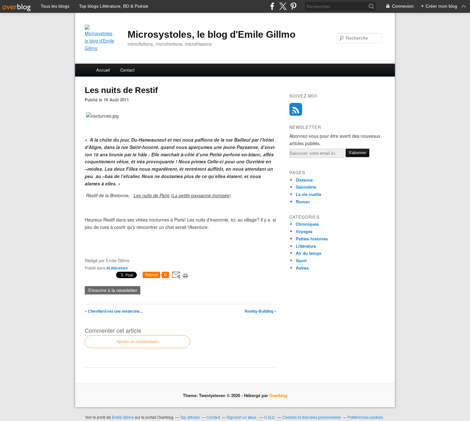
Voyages (304, 231)
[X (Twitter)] (283, 6)
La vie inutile (308, 194)
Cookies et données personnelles (311, 417)
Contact (127, 70)
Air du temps (308, 253)
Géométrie (306, 187)
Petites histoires (312, 239)
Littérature (306, 246)
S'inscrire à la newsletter (112, 290)
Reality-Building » (261, 311)
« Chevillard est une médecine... (114, 311)
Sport (301, 260)
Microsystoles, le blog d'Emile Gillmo (211, 34)
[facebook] (272, 6)
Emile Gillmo (123, 417)
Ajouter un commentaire (137, 341)
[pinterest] (293, 6)
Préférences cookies (365, 417)
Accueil (103, 70)
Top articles (190, 417)
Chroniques (307, 224)
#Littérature (117, 268)
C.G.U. (270, 417)
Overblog (278, 395)
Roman (303, 202)
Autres (302, 268)
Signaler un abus (242, 417)
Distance (304, 180)
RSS (295, 109)
